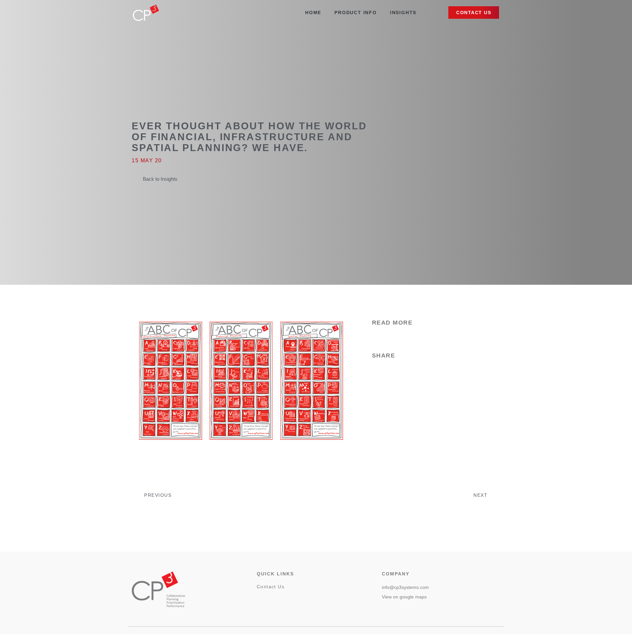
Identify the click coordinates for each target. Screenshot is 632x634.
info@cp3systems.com (405, 587)
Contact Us (270, 586)
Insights (403, 12)
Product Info (355, 12)
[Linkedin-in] (276, 600)
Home (313, 12)
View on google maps (404, 596)
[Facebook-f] (260, 600)
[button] (473, 12)
